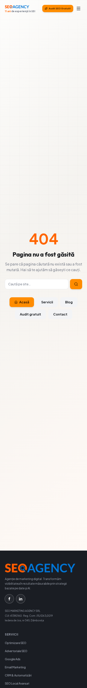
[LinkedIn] (20, 598)
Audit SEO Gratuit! (60, 8)
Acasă (24, 302)
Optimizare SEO (15, 643)
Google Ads (12, 659)
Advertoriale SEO (16, 651)
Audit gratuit (30, 314)
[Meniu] (78, 8)
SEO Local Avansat (17, 683)
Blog (69, 302)
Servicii (47, 302)
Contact (60, 314)
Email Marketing (15, 667)
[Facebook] (9, 598)
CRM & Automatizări (18, 675)
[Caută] (76, 284)
